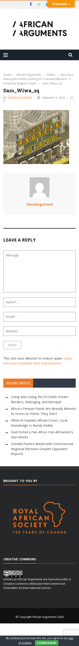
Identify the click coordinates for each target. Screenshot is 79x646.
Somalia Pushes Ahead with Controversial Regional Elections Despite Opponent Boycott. (42, 448)
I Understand (47, 643)
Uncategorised (20, 98)
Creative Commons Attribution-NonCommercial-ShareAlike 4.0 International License (34, 586)
